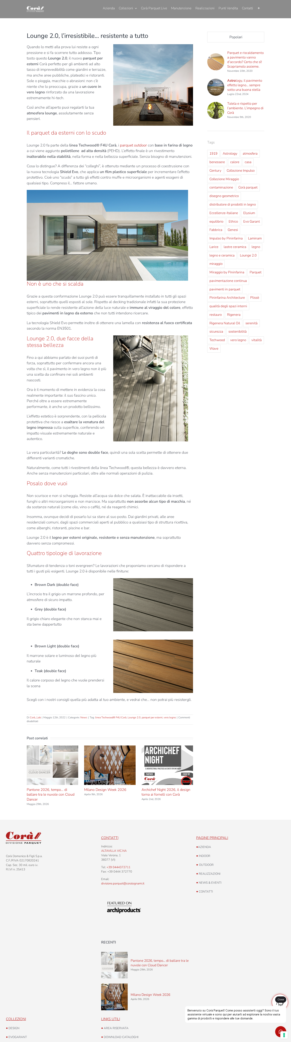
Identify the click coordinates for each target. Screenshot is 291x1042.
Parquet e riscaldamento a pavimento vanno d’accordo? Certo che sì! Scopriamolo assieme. (245, 60)
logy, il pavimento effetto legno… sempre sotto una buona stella (244, 85)
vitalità (256, 340)
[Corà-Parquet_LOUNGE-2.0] (153, 46)
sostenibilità (237, 331)
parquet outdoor (133, 145)
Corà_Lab (35, 717)
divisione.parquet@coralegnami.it (122, 883)
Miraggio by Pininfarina (226, 272)
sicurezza (216, 331)
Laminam (255, 238)
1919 (213, 153)
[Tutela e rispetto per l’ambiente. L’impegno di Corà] (215, 104)
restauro (215, 314)
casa (248, 162)
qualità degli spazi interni (228, 306)
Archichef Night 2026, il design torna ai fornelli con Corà (166, 792)
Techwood (217, 340)
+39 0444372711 (118, 867)
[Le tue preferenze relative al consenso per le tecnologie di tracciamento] (284, 1035)
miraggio (216, 263)
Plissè (254, 297)
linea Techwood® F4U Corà (110, 717)
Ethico (233, 221)
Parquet (256, 272)
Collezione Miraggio (224, 179)
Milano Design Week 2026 (105, 789)
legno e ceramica (222, 255)
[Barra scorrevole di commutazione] (258, 8)
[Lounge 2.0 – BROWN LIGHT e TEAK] (153, 641)
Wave (213, 348)
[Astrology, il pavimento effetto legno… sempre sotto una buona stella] (215, 81)
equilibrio (216, 221)
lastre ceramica (235, 247)
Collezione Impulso (241, 170)
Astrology (230, 153)
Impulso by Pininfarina (226, 238)
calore (234, 162)
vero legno (170, 717)
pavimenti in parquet (224, 289)
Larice (213, 247)
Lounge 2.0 (134, 717)
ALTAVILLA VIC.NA (114, 851)
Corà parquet (248, 187)
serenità (251, 323)
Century (215, 170)
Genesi (233, 230)
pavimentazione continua (228, 280)
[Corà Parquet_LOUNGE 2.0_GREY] (150, 337)
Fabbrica (215, 230)
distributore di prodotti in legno (232, 204)
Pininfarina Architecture (227, 297)
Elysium (249, 213)
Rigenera (234, 314)
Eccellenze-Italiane (223, 213)
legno (256, 247)
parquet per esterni (152, 717)
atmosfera (250, 153)
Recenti (108, 942)
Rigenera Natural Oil (224, 323)
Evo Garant (251, 221)
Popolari (235, 37)
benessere (217, 162)
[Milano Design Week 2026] (114, 997)
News (83, 717)
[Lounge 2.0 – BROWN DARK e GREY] (153, 580)
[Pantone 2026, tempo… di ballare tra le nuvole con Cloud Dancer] (114, 965)
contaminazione (221, 187)
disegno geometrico (224, 196)
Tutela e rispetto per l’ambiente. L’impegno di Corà (245, 108)
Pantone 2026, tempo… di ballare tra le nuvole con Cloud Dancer (50, 794)
